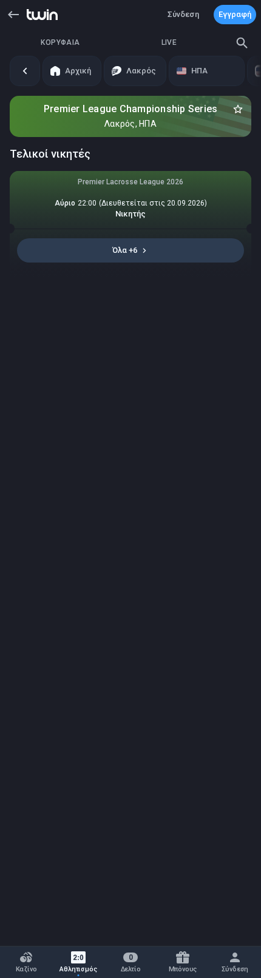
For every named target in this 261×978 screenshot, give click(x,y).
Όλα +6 (124, 250)
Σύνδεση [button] (183, 14)
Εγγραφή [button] (235, 14)
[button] (13, 14)
